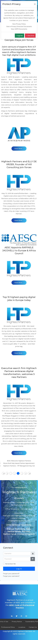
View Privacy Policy (19, 24)
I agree (19, 36)
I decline (30, 36)
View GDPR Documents (19, 29)
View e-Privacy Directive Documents (19, 26)
